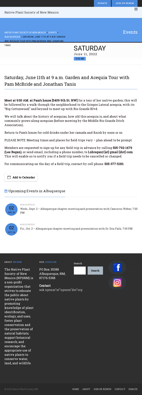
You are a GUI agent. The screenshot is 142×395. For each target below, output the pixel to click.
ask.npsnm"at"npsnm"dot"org (60, 290)
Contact (120, 389)
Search (78, 263)
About (86, 389)
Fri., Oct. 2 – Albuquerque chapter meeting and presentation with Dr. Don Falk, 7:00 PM (76, 228)
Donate (102, 3)
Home (75, 389)
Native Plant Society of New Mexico (31, 12)
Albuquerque (27, 205)
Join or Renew (124, 3)
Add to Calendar (24, 177)
